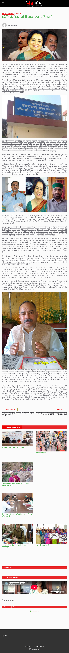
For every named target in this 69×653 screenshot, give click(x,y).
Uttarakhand (8, 13)
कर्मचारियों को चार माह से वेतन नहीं (13, 448)
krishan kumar (12, 25)
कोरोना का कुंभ (40, 453)
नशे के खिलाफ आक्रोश (43, 545)
